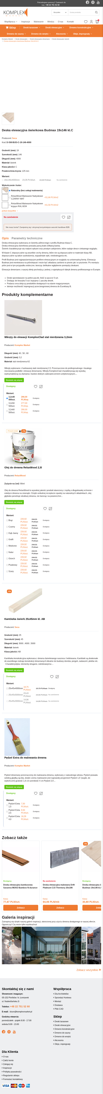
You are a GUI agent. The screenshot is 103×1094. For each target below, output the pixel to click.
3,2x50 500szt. (12, 404)
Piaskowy (13, 565)
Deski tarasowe (61, 1021)
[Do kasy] (97, 22)
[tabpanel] (21, 876)
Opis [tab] (5, 238)
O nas (60, 22)
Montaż (58, 1001)
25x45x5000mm (16, 695)
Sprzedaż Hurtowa (63, 998)
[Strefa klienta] (91, 22)
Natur (11, 552)
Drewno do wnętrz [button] (40, 34)
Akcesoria (59, 1040)
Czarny (12, 527)
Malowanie (39, 22)
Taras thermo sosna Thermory (39, 959)
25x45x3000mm (16, 701)
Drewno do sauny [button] (15, 34)
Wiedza (50, 22)
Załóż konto (8, 1060)
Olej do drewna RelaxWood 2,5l (23, 467)
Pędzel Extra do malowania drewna (25, 757)
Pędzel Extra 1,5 (14, 805)
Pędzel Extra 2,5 (14, 811)
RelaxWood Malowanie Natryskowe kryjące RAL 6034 (27, 204)
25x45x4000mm (16, 688)
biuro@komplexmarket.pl (21, 1012)
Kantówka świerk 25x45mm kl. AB (24, 619)
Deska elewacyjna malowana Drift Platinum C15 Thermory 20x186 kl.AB (59, 888)
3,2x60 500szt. (12, 410)
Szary (11, 571)
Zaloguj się (8, 1064)
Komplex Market (7, 39)
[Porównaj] (68, 217)
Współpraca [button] (10, 22)
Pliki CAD (59, 1009)
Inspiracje (25, 22)
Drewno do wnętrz (63, 1036)
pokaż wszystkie (9, 211)
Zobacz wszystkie (87, 970)
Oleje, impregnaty (62, 1044)
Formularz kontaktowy (13, 1079)
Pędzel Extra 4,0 (14, 817)
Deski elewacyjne (21, 39)
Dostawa (59, 1005)
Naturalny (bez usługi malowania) (27, 190)
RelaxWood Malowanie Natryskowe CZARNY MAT (27, 197)
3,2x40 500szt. (12, 398)
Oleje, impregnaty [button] (81, 34)
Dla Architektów (62, 994)
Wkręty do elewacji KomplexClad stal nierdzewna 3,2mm (38, 337)
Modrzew (13, 546)
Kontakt (70, 22)
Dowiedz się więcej (14, 380)
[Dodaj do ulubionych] (63, 217)
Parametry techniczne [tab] (27, 238)
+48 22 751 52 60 (52, 5)
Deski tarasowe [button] (30, 28)
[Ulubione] (86, 22)
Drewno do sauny (62, 1033)
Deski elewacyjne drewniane (40, 39)
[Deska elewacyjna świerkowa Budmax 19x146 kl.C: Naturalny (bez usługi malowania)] (5, 191)
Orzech (12, 558)
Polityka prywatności (12, 1072)
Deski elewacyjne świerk (60, 39)
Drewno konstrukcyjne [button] (80, 28)
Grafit (11, 539)
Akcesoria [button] (61, 34)
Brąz (11, 520)
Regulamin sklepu (11, 1075)
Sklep (12, 27)
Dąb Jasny (13, 533)
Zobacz (21, 907)
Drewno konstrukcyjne (64, 1029)
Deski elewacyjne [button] (53, 28)
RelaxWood (20, 476)
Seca (14, 138)
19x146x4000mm (12, 180)
